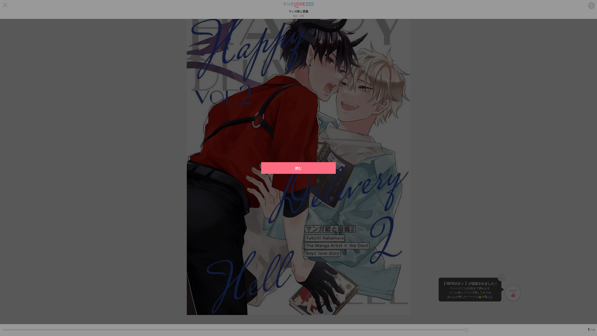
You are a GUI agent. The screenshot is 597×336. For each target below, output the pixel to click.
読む (298, 168)
